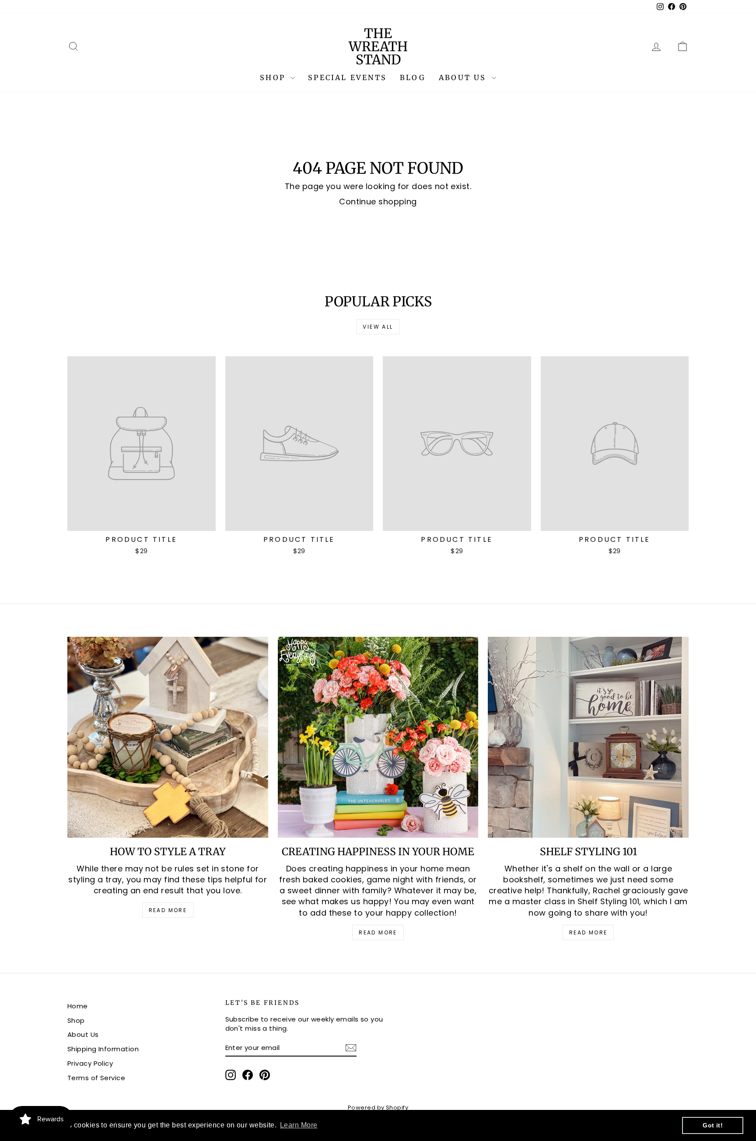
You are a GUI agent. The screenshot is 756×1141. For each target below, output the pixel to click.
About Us (464, 77)
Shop (274, 77)
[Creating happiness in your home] (378, 737)
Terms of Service (96, 1077)
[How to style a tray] (167, 737)
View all (378, 326)
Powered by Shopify (378, 1107)
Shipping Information (103, 1048)
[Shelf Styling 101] (588, 737)
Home (77, 1006)
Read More (168, 910)
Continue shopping (378, 201)
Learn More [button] (299, 1125)
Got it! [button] (713, 1125)
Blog (413, 77)
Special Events (347, 77)
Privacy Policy (90, 1063)
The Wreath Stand (378, 46)
